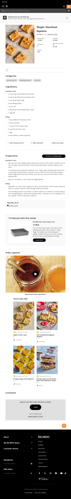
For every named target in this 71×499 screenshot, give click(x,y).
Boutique (40, 445)
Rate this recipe (52, 34)
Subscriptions (42, 452)
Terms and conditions (40, 492)
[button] (69, 6)
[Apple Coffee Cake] (23, 316)
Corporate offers (43, 459)
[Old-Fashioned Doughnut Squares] (47, 316)
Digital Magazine (43, 466)
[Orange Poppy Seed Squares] (23, 360)
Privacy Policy (28, 492)
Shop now (39, 240)
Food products (42, 455)
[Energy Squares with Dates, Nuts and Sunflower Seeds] (47, 360)
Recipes (40, 441)
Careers (40, 463)
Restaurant (41, 448)
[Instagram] (50, 473)
